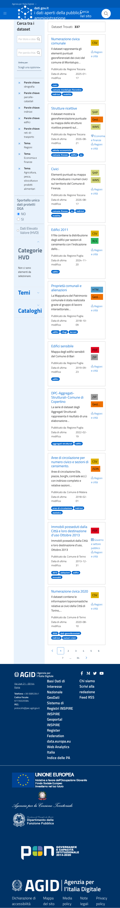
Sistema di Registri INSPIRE (60, 705)
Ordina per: (23, 62)
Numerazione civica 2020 (69, 591)
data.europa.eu (59, 741)
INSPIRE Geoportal (54, 716)
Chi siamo (87, 681)
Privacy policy (101, 901)
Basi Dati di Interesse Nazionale (56, 686)
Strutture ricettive (64, 108)
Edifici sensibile (62, 346)
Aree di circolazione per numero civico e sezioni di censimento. (69, 462)
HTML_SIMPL (97, 289)
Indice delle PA (58, 757)
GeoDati (53, 697)
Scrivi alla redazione (87, 689)
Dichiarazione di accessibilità (24, 901)
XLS (94, 241)
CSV (94, 42)
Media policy (67, 901)
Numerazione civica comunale (65, 41)
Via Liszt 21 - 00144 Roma (24, 685)
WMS (95, 126)
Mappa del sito (48, 901)
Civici (55, 168)
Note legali (84, 901)
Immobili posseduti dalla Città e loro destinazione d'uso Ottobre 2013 (69, 531)
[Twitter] (95, 673)
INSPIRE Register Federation (55, 730)
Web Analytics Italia (58, 749)
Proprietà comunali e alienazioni (66, 288)
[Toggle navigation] (5, 13)
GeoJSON (97, 119)
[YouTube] (101, 673)
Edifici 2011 (59, 229)
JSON (95, 468)
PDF (95, 350)
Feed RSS (86, 697)
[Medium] (88, 673)
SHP (95, 112)
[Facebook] (81, 673)
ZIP (94, 357)
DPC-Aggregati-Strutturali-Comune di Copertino (67, 397)
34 (78, 658)
